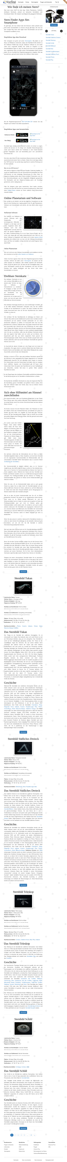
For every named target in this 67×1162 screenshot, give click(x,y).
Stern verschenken (26, 1160)
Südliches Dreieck (31, 708)
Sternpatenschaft (50, 1160)
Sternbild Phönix (50, 57)
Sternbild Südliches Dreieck (23, 738)
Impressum (21, 1149)
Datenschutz (22, 1151)
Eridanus (16, 628)
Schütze (18, 939)
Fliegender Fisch (9, 706)
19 (31, 1135)
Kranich (24, 626)
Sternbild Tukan (23, 578)
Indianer (30, 626)
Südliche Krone (25, 939)
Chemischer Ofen (9, 980)
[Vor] (34, 1135)
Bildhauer (39, 978)
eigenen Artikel (38, 237)
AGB (20, 1147)
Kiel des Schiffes (27, 980)
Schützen (8, 958)
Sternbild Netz (49, 48)
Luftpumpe (35, 980)
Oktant (36, 626)
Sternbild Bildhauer (51, 46)
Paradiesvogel (29, 706)
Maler (40, 980)
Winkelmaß (19, 786)
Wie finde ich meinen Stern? (23, 6)
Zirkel (24, 786)
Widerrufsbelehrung (23, 1144)
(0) (58, 2)
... (27, 1135)
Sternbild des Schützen (34, 1006)
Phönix (19, 626)
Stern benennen (38, 1160)
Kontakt (6, 1149)
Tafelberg (6, 984)
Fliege (40, 705)
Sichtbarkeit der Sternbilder (11, 461)
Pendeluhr (18, 982)
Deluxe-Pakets (12, 190)
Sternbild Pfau (49, 60)
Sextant (12, 984)
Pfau (36, 706)
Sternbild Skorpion (30, 1008)
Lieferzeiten (7, 1147)
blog (65, 2)
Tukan (40, 850)
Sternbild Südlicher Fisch (52, 54)
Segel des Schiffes (36, 982)
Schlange (18, 1067)
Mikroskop (7, 982)
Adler (27, 1067)
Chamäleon (35, 705)
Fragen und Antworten (46, 2)
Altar (35, 786)
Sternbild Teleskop (23, 891)
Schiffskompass (26, 982)
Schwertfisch (7, 708)
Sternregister (34, 2)
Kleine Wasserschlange (18, 708)
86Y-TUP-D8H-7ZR (27, 121)
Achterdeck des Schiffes (28, 978)
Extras (27, 2)
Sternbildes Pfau (31, 956)
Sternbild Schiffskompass (52, 51)
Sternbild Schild (23, 1019)
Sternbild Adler (25, 1078)
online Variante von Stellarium (26, 254)
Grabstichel (18, 980)
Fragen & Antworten (8, 1144)
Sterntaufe (20, 2)
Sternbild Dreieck (8, 809)
